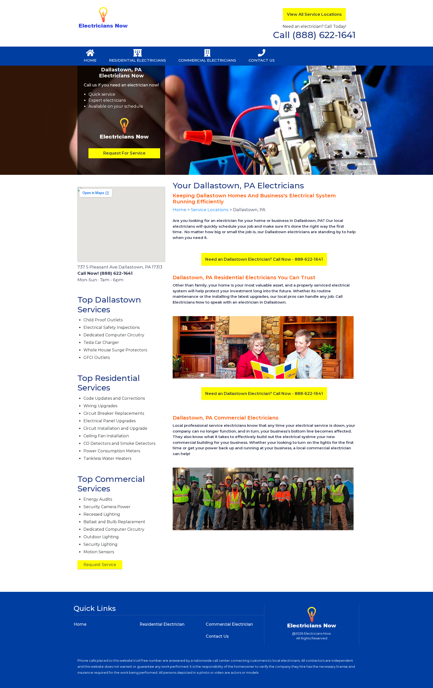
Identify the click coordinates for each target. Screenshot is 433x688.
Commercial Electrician (229, 624)
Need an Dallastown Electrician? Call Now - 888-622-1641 (264, 259)
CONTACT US (262, 60)
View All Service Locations (314, 14)
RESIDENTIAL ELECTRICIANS (137, 60)
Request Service (99, 564)
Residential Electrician (162, 624)
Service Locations (210, 209)
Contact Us (217, 636)
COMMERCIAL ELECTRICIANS (207, 60)
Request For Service (124, 153)
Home (179, 209)
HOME (90, 60)
